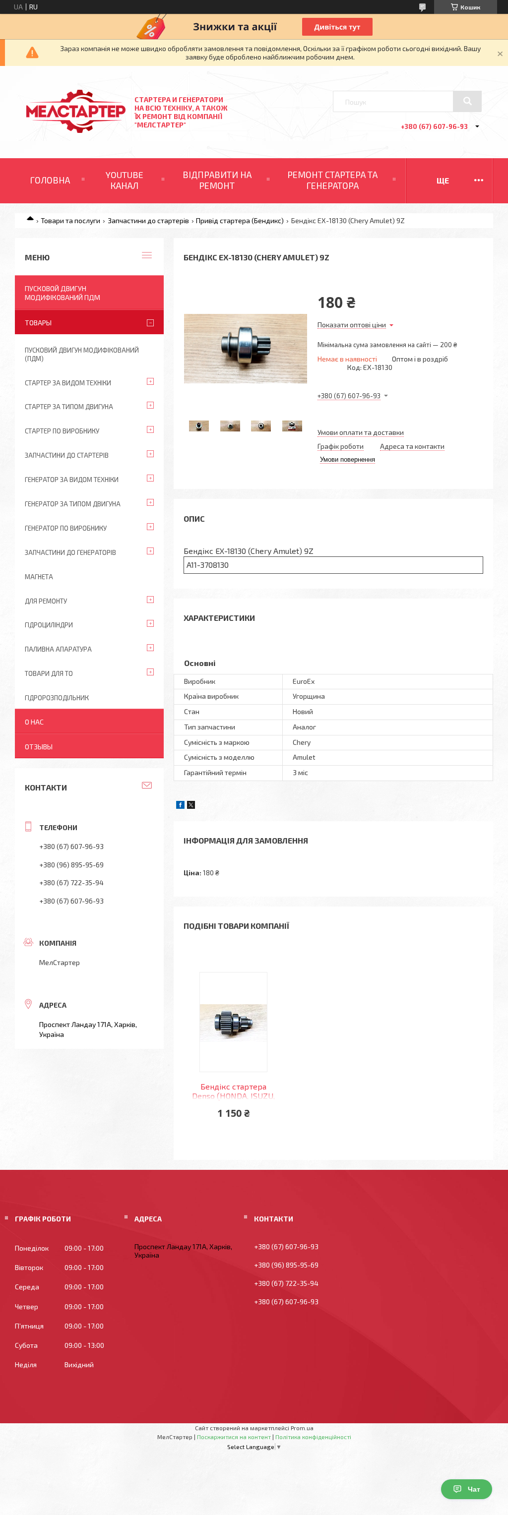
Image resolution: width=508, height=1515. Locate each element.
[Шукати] (467, 101)
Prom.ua (302, 1427)
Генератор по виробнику (66, 528)
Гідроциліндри (49, 625)
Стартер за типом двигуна (69, 407)
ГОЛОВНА (50, 180)
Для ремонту (46, 601)
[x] (191, 806)
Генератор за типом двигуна (73, 504)
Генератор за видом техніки (72, 480)
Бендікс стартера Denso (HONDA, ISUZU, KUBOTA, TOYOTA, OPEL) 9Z (233, 1091)
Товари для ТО (49, 673)
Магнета (39, 577)
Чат (474, 1489)
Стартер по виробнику (62, 431)
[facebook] (180, 806)
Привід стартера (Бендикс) (240, 220)
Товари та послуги (70, 220)
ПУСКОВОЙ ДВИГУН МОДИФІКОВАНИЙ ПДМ (62, 293)
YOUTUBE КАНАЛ (124, 180)
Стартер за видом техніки (68, 383)
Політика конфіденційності (313, 1436)
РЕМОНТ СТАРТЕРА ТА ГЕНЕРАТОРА (332, 180)
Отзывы (39, 746)
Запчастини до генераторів (70, 552)
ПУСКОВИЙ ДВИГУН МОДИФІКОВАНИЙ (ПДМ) (82, 354)
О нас (34, 722)
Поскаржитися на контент (234, 1436)
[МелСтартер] (76, 130)
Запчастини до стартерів (148, 220)
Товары (38, 322)
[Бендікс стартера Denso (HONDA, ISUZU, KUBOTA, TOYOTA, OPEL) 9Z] (233, 1022)
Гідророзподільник (57, 698)
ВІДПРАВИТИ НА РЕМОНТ (217, 180)
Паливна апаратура (58, 649)
